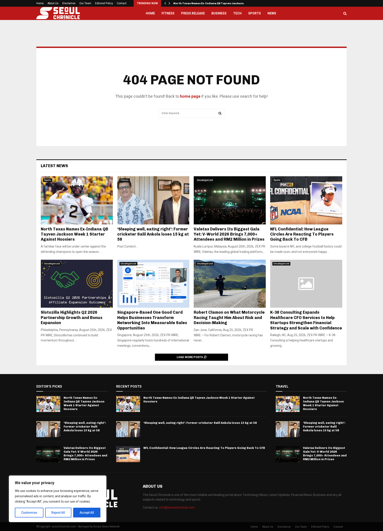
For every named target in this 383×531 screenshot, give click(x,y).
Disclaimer (69, 3)
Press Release (193, 13)
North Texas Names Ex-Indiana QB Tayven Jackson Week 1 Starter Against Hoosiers (74, 234)
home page (190, 96)
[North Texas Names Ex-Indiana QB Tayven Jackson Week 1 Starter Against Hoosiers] (77, 200)
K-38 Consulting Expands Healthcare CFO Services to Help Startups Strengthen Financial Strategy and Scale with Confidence (306, 320)
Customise (29, 512)
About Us (53, 3)
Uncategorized (205, 180)
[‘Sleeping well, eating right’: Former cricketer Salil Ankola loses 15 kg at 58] (153, 200)
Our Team (85, 3)
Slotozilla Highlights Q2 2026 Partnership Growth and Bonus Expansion (71, 317)
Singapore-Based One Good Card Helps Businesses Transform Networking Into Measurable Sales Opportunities (152, 320)
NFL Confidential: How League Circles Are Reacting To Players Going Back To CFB (302, 234)
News (272, 13)
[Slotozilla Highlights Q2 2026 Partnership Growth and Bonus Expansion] (77, 284)
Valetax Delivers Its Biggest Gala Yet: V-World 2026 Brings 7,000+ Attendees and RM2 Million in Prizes (229, 234)
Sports (254, 13)
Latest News (54, 165)
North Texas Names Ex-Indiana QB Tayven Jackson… (209, 3)
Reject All (58, 512)
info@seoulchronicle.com (177, 507)
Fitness (168, 13)
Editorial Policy (104, 3)
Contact (122, 3)
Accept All (87, 512)
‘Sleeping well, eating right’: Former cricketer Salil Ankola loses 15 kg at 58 (153, 234)
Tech (237, 13)
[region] (57, 499)
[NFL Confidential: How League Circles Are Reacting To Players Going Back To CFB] (306, 200)
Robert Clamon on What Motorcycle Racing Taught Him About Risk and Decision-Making (229, 317)
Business (219, 13)
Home (40, 3)
